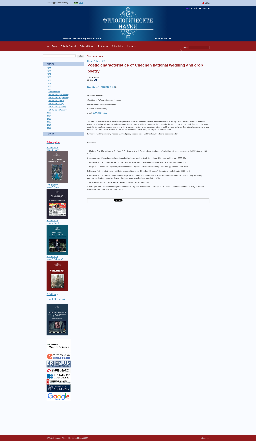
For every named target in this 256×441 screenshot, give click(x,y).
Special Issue (54, 91)
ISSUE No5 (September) (59, 98)
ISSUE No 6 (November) (59, 95)
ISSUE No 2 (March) (57, 107)
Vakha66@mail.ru (100, 113)
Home (89, 61)
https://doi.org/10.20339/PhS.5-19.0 (101, 87)
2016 (49, 119)
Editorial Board (87, 46)
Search (186, 47)
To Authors (103, 46)
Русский (193, 8)
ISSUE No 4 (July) (56, 101)
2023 (49, 77)
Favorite (50, 134)
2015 (49, 122)
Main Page (52, 46)
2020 (49, 86)
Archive (50, 64)
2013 (49, 128)
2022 (49, 80)
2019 (49, 89)
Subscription (117, 46)
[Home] (128, 39)
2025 (49, 71)
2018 (49, 113)
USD (81, 3)
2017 (49, 116)
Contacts (131, 46)
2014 (49, 125)
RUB (76, 3)
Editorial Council (68, 46)
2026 (49, 68)
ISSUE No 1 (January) (58, 110)
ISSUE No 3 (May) (56, 104)
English (205, 8)
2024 (49, 74)
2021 (49, 83)
